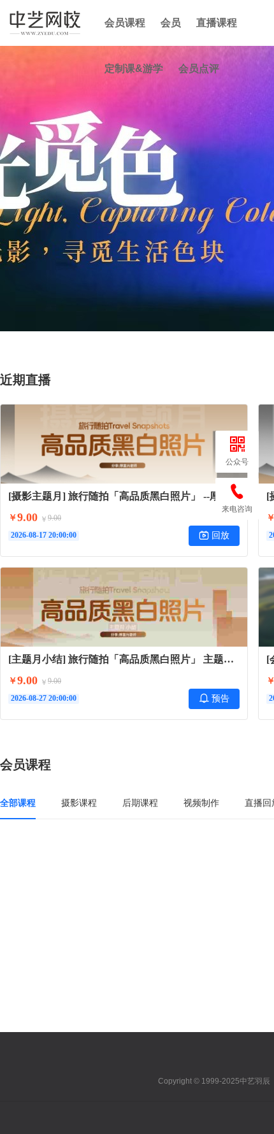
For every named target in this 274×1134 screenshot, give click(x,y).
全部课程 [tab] (18, 803)
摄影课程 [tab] (79, 803)
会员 (171, 22)
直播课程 (216, 22)
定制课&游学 (134, 68)
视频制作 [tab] (201, 803)
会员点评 (198, 68)
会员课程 (125, 22)
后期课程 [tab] (140, 803)
